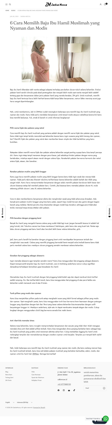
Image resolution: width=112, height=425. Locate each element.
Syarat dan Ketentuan (38, 377)
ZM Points (8, 380)
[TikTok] (75, 390)
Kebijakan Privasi (36, 380)
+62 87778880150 (64, 384)
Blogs (13, 10)
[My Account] (100, 4)
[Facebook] (60, 390)
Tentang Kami (9, 377)
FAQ (33, 372)
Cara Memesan (36, 375)
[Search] (10, 4)
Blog (6, 372)
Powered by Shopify (39, 407)
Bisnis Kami (8, 375)
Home (7, 10)
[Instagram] (65, 390)
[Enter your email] (104, 388)
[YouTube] (70, 390)
